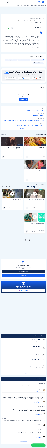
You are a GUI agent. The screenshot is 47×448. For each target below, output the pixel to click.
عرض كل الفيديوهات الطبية (7, 186)
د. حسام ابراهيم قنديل (35, 359)
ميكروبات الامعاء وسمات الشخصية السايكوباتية (14, 148)
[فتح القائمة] (45, 2)
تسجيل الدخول (3, 2)
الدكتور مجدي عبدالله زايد (35, 366)
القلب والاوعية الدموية (36, 361)
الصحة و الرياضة (26, 5)
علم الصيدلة (4, 429)
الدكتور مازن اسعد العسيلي (38, 402)
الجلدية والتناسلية (37, 367)
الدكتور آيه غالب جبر (39, 437)
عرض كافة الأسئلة (23, 128)
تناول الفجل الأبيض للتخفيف (23, 60)
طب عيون (38, 347)
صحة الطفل (4, 383)
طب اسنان (38, 341)
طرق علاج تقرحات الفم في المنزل (14, 199)
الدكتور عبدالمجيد (36, 346)
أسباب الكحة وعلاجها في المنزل (37, 223)
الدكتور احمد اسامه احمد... (34, 339)
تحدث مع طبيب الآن (23, 271)
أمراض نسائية (4, 406)
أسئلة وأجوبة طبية (34, 5)
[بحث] (8, 2)
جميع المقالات (3, 134)
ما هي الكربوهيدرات (41, 147)
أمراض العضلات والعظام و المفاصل (7, 395)
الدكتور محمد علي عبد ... (38, 391)
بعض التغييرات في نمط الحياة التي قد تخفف (35, 199)
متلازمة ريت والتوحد (41, 170)
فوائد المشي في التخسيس (11, 60)
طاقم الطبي (37, 32)
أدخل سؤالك (23, 275)
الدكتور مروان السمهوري (38, 414)
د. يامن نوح (37, 353)
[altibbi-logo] (39, 2)
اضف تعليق (22, 99)
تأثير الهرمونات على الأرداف (39, 62)
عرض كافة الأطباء (23, 373)
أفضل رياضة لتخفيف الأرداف (36, 60)
